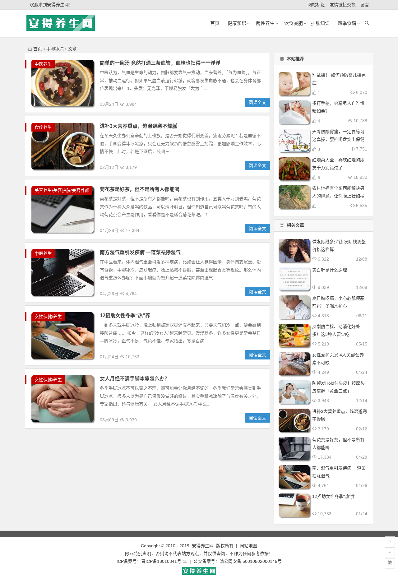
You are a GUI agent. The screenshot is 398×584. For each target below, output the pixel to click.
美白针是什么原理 (329, 269)
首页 (37, 48)
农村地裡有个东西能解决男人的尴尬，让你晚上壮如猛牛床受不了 (338, 196)
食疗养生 (43, 127)
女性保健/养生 (48, 316)
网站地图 (248, 545)
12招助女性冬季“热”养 (125, 315)
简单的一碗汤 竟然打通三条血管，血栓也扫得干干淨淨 (160, 63)
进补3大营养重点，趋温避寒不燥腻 (138, 126)
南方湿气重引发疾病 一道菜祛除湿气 (140, 252)
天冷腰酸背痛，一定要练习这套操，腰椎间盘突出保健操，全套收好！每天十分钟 (338, 139)
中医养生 (43, 64)
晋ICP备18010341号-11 (164, 561)
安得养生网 (203, 545)
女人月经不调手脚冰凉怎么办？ (134, 378)
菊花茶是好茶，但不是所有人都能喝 (139, 189)
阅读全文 (257, 102)
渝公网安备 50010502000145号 (251, 561)
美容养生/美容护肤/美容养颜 (62, 190)
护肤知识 (320, 23)
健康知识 (237, 23)
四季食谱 (347, 23)
